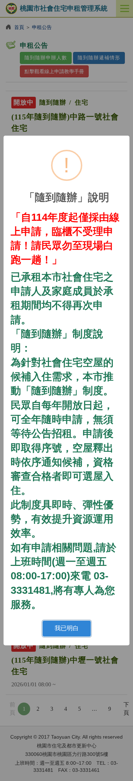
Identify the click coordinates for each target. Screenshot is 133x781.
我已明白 (67, 628)
